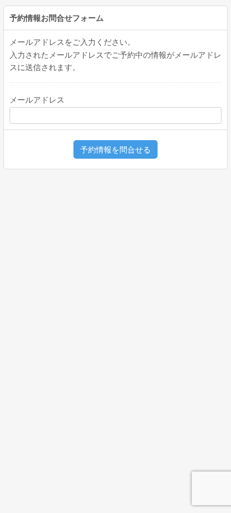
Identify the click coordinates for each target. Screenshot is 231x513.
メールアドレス (37, 99)
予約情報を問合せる (115, 149)
